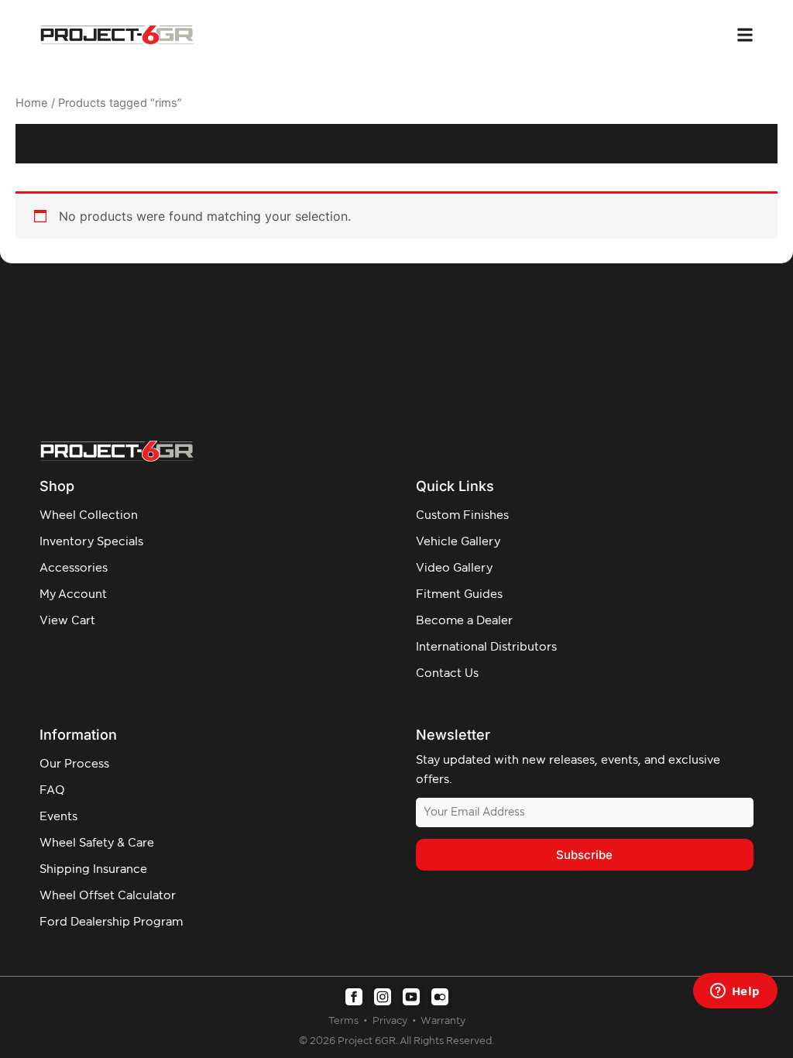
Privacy (391, 1021)
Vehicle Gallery (458, 542)
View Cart (67, 621)
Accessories (73, 568)
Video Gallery (454, 568)
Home (31, 103)
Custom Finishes (462, 515)
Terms (344, 1021)
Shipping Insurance (93, 869)
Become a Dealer (464, 621)
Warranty (443, 1021)
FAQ (52, 790)
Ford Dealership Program (111, 922)
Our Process (74, 764)
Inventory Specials (91, 542)
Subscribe (584, 854)
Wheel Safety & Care (96, 843)
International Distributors (486, 647)
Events (58, 817)
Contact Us (447, 673)
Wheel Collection (88, 515)
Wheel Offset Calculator (107, 896)
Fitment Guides (459, 594)
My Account (73, 594)
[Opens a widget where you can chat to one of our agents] (735, 992)
